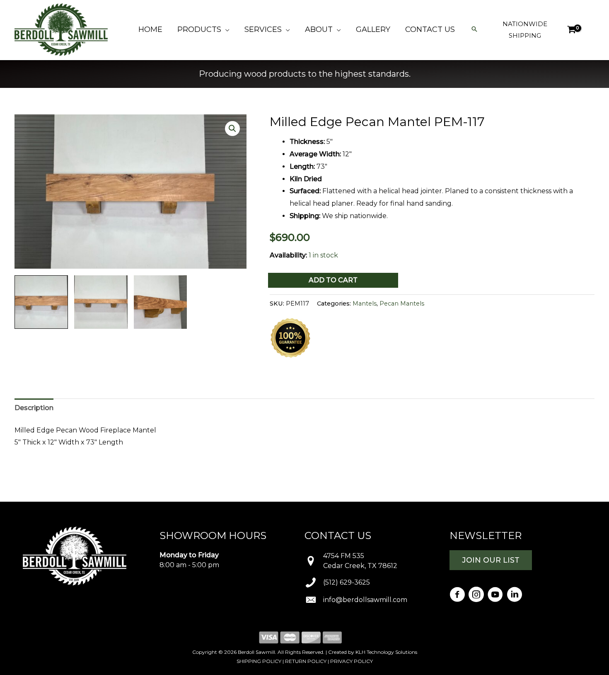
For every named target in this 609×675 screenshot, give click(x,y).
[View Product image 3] (160, 302)
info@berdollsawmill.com (365, 600)
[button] (225, 29)
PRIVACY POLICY (351, 661)
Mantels (365, 303)
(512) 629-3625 (346, 582)
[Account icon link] (590, 30)
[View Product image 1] (41, 302)
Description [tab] (34, 408)
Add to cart (333, 280)
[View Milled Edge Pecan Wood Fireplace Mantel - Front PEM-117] (101, 302)
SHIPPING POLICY (259, 661)
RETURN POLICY (305, 661)
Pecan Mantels (401, 303)
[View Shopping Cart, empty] (571, 30)
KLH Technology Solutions (386, 652)
